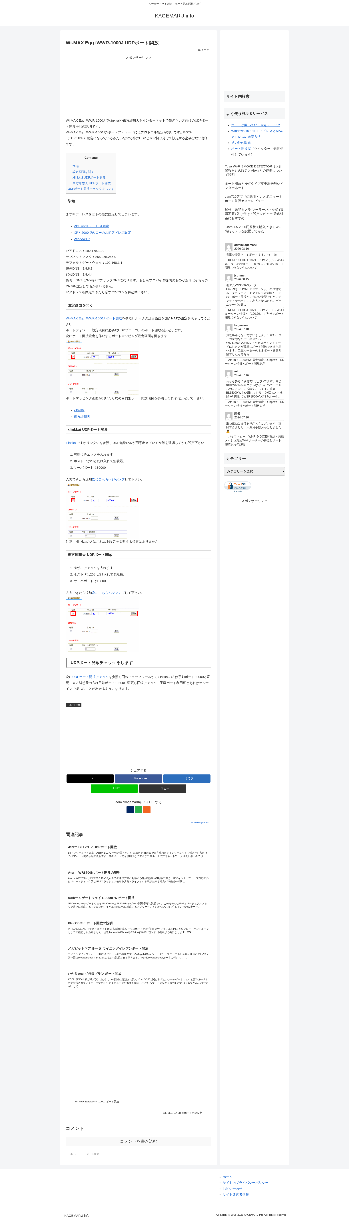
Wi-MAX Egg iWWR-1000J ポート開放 (94, 318)
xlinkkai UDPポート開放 (89, 177)
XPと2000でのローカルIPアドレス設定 (102, 232)
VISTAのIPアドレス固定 (91, 226)
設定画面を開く (83, 172)
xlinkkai (79, 410)
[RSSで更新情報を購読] (147, 809)
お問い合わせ (232, 1189)
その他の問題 (241, 143)
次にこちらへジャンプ (108, 479)
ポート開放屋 (241, 149)
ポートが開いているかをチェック (255, 125)
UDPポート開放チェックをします (91, 189)
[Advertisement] (138, 86)
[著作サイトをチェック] (130, 809)
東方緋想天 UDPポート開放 (92, 183)
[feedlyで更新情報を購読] (138, 809)
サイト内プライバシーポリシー (245, 1183)
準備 (76, 166)
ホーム (227, 1177)
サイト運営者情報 (236, 1194)
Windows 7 (82, 239)
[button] (162, 788)
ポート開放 (74, 705)
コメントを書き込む (138, 1141)
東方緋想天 (82, 416)
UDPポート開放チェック (90, 677)
